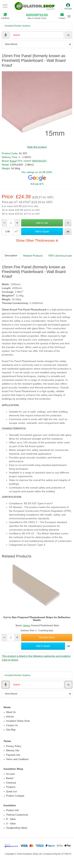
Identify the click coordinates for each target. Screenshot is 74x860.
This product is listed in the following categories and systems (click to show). (36, 658)
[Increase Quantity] (17, 222)
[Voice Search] (5, 35)
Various (26, 625)
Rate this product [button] (37, 146)
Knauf (13, 160)
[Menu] (5, 6)
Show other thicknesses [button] (35, 240)
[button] (42, 222)
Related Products (33, 255)
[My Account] (68, 6)
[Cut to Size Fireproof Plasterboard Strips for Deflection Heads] (37, 589)
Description (11, 255)
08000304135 (39, 161)
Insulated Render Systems (17, 26)
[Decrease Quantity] (4, 222)
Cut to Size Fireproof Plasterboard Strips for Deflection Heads (36, 618)
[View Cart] (70, 16)
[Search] (68, 35)
